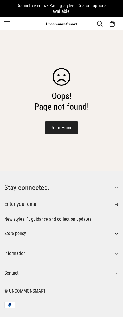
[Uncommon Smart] (61, 23)
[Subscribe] (112, 204)
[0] (112, 23)
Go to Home (61, 127)
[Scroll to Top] (112, 286)
